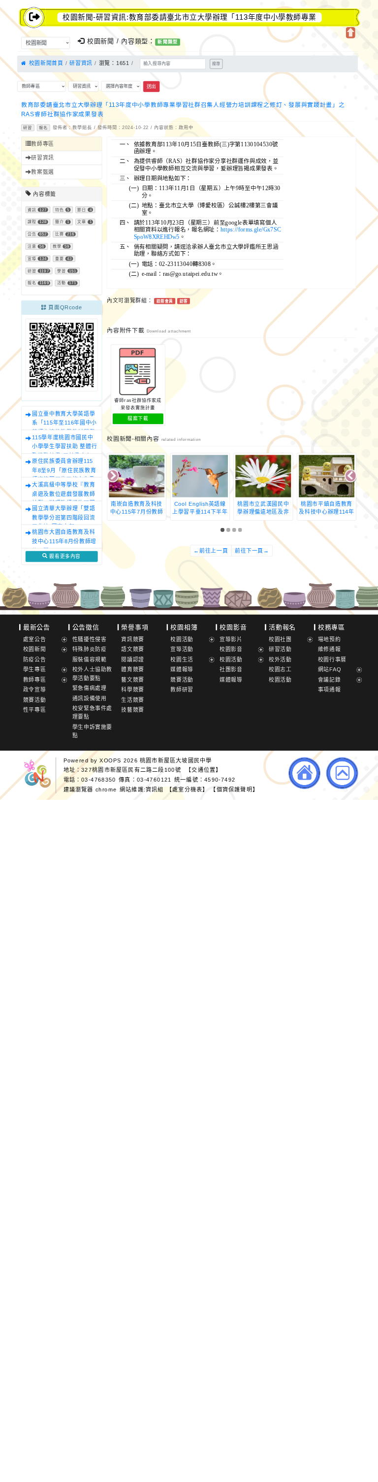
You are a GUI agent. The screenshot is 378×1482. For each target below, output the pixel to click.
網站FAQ (329, 669)
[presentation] (113, 476)
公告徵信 (85, 627)
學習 (61, 271)
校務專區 (331, 627)
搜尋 (216, 64)
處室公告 (34, 639)
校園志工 (280, 669)
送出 (151, 86)
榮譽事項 (134, 627)
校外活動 (280, 659)
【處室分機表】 (187, 789)
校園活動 (181, 639)
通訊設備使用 (89, 698)
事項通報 (329, 689)
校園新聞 (34, 649)
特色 (59, 210)
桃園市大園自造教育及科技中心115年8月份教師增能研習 (64, 541)
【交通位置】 (203, 770)
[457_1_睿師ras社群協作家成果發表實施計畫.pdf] (138, 371)
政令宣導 (34, 689)
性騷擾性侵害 (89, 639)
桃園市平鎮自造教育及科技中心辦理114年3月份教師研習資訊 (263, 512)
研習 (27, 128)
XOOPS (110, 760)
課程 (32, 222)
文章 (81, 222)
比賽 (59, 234)
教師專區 (42, 144)
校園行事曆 (332, 659)
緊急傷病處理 (89, 688)
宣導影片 (231, 639)
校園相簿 (183, 627)
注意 (32, 246)
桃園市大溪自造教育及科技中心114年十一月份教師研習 (326, 512)
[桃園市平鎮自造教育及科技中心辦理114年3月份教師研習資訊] (263, 476)
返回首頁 (304, 773)
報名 (43, 128)
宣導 (32, 259)
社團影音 (231, 669)
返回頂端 (342, 773)
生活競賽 (132, 700)
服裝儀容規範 (89, 659)
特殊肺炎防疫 (89, 649)
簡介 (59, 222)
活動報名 (282, 627)
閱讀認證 (132, 659)
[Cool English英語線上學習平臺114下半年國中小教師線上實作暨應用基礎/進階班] (136, 476)
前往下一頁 (252, 551)
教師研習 (181, 689)
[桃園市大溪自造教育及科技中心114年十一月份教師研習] (326, 476)
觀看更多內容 (64, 556)
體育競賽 (132, 669)
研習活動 (280, 649)
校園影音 (233, 627)
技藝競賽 (132, 710)
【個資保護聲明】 (234, 789)
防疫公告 (34, 659)
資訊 (32, 210)
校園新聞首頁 (45, 63)
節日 (81, 210)
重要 (59, 259)
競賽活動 (34, 700)
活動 (61, 283)
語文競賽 (132, 649)
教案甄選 (42, 172)
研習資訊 (81, 63)
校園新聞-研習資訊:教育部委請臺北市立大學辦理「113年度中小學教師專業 (189, 17)
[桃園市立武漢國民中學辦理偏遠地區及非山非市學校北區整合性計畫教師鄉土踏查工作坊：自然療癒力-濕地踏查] (200, 476)
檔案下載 (137, 419)
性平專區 (34, 710)
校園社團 (280, 639)
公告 (32, 234)
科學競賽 (132, 689)
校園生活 (181, 659)
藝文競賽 (132, 680)
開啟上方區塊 (350, 32)
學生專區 (34, 669)
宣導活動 (181, 649)
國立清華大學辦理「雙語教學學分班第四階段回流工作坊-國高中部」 (63, 517)
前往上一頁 (210, 551)
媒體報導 (181, 669)
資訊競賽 (132, 639)
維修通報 (329, 649)
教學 (57, 246)
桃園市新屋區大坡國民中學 (176, 760)
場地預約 (329, 639)
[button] (223, 530)
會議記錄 (329, 680)
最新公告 (36, 627)
